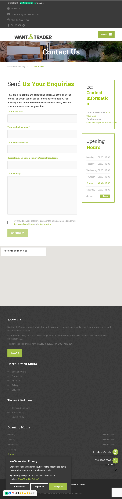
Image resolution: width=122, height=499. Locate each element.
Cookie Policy (18, 417)
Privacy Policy (18, 412)
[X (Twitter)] (12, 25)
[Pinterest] (23, 25)
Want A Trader (78, 484)
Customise (19, 486)
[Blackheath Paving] (26, 34)
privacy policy (44, 224)
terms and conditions (24, 224)
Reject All (39, 486)
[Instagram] (15, 25)
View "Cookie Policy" (28, 479)
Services (16, 390)
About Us (16, 381)
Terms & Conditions (21, 408)
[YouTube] (20, 25)
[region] (38, 474)
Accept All (58, 486)
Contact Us (17, 376)
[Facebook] (8, 25)
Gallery (15, 385)
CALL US (15, 353)
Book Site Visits (19, 372)
